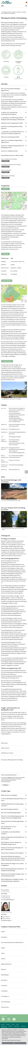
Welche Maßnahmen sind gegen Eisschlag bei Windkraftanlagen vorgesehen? (12, 880)
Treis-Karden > (4, 985)
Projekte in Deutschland (16, 12)
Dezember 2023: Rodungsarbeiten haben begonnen (11, 127)
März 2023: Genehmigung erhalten (10, 137)
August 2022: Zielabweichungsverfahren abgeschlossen (11, 141)
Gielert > (3, 953)
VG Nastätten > (4, 991)
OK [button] (14, 1043)
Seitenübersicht (4, 1028)
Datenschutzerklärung (6, 775)
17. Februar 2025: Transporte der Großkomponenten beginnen (9, 113)
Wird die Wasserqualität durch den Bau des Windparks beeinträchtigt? (12, 869)
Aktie (17, 1024)
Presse (13, 1024)
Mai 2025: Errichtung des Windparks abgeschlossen (10, 89)
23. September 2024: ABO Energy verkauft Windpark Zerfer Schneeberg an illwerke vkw (13, 118)
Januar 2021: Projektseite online (9, 151)
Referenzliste (3, 1026)
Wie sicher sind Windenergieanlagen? (11, 812)
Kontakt (2, 1024)
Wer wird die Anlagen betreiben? (9, 809)
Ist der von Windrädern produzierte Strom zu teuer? (13, 799)
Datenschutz (16, 1026)
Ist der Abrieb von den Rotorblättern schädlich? (10, 833)
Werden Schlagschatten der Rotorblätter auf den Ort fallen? (12, 838)
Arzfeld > (3, 931)
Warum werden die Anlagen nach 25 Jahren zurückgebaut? (12, 864)
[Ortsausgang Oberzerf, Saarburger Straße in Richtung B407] (14, 397)
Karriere (8, 1024)
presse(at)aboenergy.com (6, 920)
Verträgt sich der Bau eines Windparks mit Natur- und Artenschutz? (12, 848)
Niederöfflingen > (5, 975)
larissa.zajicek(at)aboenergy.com (7, 899)
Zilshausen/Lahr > (5, 1007)
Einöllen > (3, 948)
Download (6, 161)
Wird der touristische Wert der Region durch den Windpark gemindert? (12, 875)
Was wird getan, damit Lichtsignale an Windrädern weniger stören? (11, 843)
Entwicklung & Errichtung (6, 12)
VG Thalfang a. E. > (5, 996)
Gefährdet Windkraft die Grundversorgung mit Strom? (12, 805)
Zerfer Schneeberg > (6, 1001)
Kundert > (3, 958)
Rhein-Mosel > (4, 980)
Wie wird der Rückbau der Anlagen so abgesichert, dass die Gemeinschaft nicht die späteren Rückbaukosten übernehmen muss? (13, 858)
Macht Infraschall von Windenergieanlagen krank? (12, 822)
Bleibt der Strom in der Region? (9, 795)
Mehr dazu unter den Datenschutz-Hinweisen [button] (11, 1040)
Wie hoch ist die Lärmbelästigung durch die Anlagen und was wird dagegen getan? (12, 817)
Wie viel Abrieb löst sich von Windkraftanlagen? (8, 827)
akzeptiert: (9, 775)
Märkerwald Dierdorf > (6, 964)
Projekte (10, 1026)
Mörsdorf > (3, 969)
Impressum (23, 1026)
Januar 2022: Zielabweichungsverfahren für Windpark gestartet (12, 146)
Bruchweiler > (4, 937)
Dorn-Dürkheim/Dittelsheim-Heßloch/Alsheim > (12, 942)
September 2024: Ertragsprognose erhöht (12, 123)
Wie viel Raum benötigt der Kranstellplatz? (12, 853)
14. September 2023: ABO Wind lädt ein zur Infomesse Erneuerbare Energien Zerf (12, 132)
